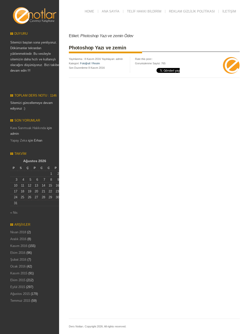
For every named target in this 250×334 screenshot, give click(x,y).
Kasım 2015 (18, 273)
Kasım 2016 (18, 246)
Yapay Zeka (18, 140)
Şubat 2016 (18, 259)
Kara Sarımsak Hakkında (28, 128)
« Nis (14, 212)
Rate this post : (144, 58)
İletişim (229, 11)
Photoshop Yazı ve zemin (97, 47)
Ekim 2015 (17, 280)
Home (89, 11)
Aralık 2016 (18, 239)
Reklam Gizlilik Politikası (192, 11)
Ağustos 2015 (20, 294)
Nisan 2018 (18, 232)
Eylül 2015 (17, 287)
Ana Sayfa (110, 11)
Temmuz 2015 (20, 300)
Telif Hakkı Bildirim (144, 11)
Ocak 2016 (18, 266)
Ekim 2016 (17, 253)
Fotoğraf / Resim (90, 63)
